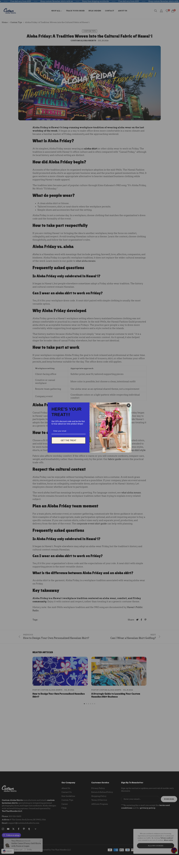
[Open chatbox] (174, 850)
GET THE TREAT (68, 440)
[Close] (129, 405)
